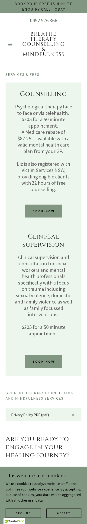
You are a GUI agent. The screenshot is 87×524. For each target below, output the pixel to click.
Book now (43, 211)
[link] (43, 44)
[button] (11, 44)
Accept (64, 513)
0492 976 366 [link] (43, 20)
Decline (23, 513)
